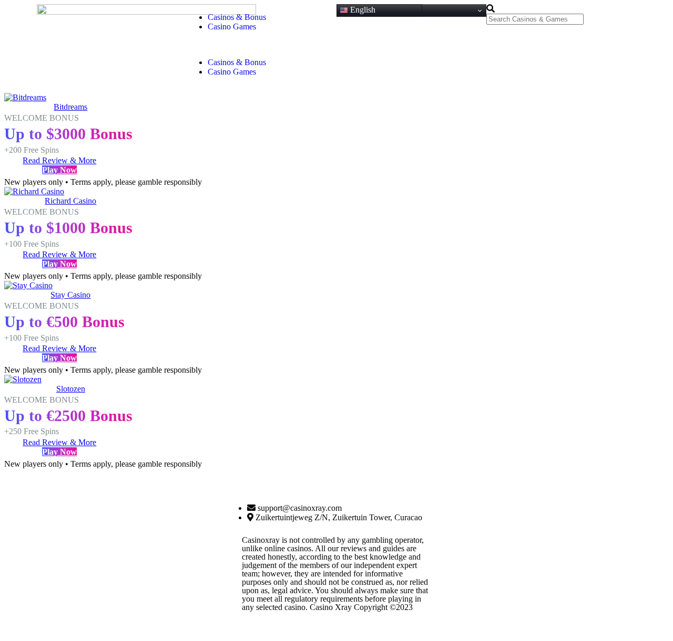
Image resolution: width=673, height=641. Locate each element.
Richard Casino (70, 200)
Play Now (59, 169)
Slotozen (70, 388)
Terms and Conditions (317, 628)
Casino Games (232, 26)
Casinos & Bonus (237, 17)
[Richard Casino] (34, 191)
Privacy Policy (363, 628)
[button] (261, 44)
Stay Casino (70, 294)
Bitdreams (70, 106)
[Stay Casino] (28, 285)
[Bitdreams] (25, 97)
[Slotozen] (23, 379)
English (361, 9)
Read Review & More (59, 160)
